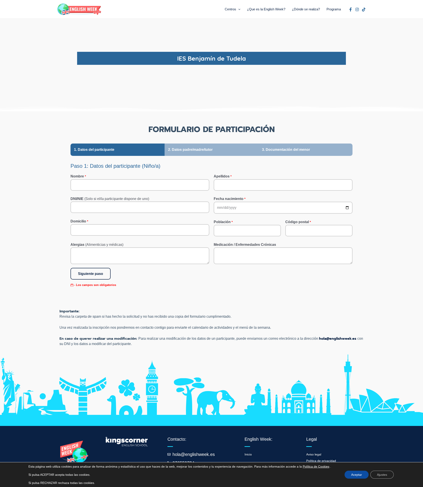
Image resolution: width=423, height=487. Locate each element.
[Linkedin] (364, 9)
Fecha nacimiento (229, 199)
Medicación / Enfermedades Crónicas (245, 244)
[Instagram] (357, 9)
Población (223, 222)
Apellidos (223, 176)
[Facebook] (350, 9)
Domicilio (79, 221)
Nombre (78, 176)
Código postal (298, 222)
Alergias (96, 244)
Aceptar (356, 474)
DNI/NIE (109, 199)
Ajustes (382, 474)
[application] (238, 9)
